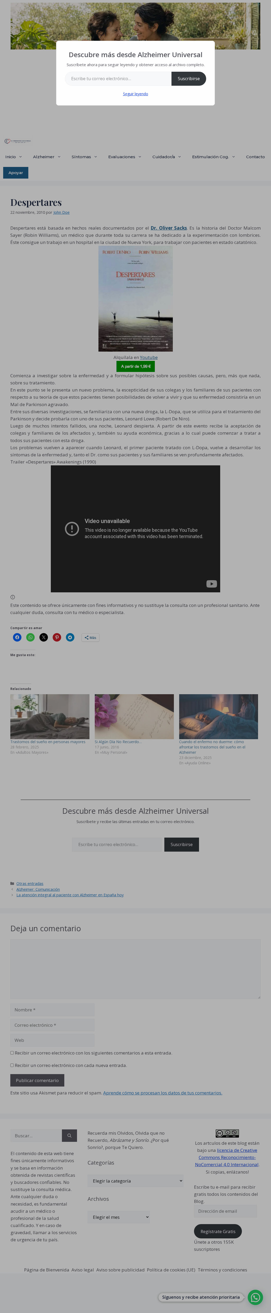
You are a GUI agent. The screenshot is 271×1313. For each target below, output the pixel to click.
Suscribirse (189, 78)
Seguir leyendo (135, 93)
